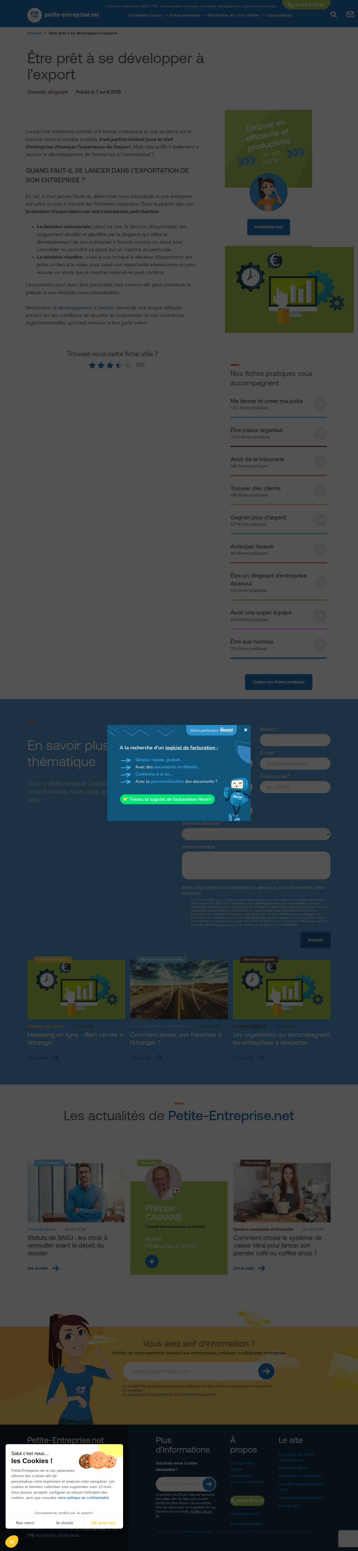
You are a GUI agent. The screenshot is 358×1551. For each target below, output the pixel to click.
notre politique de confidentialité (83, 1498)
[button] (11, 1541)
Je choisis (64, 1523)
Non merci (25, 1523)
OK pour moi (103, 1523)
